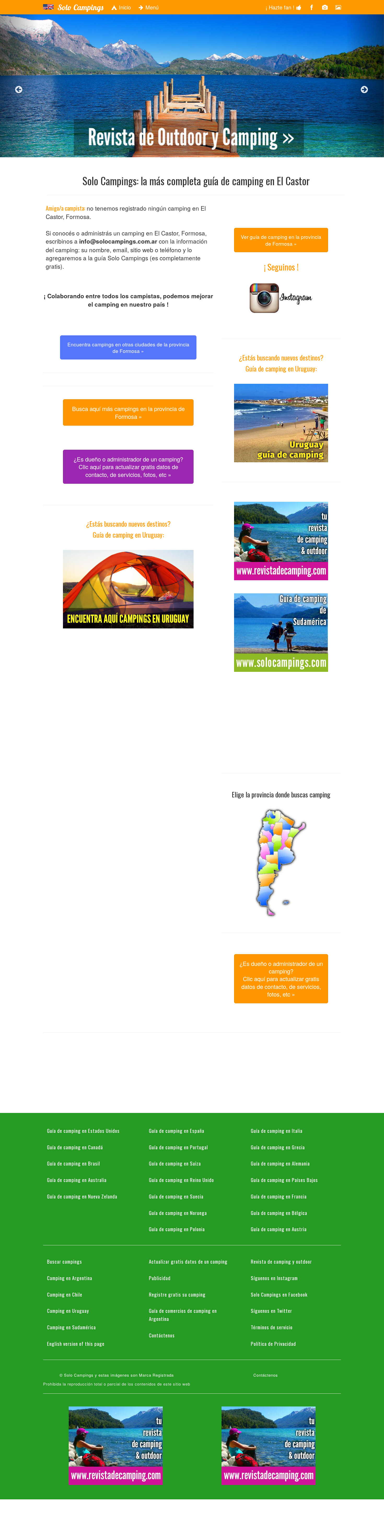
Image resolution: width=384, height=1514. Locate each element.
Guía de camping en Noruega (178, 1212)
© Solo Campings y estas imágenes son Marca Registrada (117, 1375)
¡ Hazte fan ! (281, 7)
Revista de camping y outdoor (281, 1261)
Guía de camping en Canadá (75, 1147)
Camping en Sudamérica (71, 1327)
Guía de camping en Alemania (280, 1163)
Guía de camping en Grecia (278, 1147)
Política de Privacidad (273, 1343)
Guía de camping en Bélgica (279, 1212)
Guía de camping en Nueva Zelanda (82, 1196)
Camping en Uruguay (68, 1310)
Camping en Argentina (69, 1277)
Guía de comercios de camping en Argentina (183, 1314)
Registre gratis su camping (177, 1294)
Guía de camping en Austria (279, 1228)
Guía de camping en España (176, 1130)
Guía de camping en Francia (279, 1196)
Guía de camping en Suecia (176, 1196)
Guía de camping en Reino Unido (181, 1179)
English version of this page (75, 1343)
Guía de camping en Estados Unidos (83, 1130)
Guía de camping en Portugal (178, 1147)
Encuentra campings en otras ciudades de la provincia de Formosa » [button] (128, 347)
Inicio (124, 7)
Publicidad (160, 1277)
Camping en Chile (64, 1294)
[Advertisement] (128, 678)
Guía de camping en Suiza (175, 1163)
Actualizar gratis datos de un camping (188, 1261)
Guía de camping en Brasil (73, 1163)
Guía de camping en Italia (276, 1130)
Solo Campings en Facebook (279, 1294)
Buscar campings (64, 1261)
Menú (151, 7)
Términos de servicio (272, 1327)
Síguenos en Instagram (274, 1277)
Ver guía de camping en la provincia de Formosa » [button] (281, 240)
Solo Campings (80, 7)
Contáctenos (162, 1335)
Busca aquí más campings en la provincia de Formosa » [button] (128, 412)
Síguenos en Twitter (271, 1310)
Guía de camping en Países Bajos (284, 1179)
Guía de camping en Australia (77, 1179)
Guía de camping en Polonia (177, 1228)
